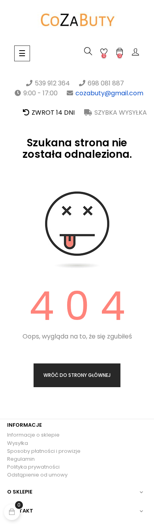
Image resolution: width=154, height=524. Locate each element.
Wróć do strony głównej (77, 375)
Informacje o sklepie (33, 435)
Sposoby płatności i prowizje (44, 451)
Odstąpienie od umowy (37, 475)
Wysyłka (17, 443)
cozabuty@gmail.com (109, 93)
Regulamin (21, 459)
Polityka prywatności (33, 467)
